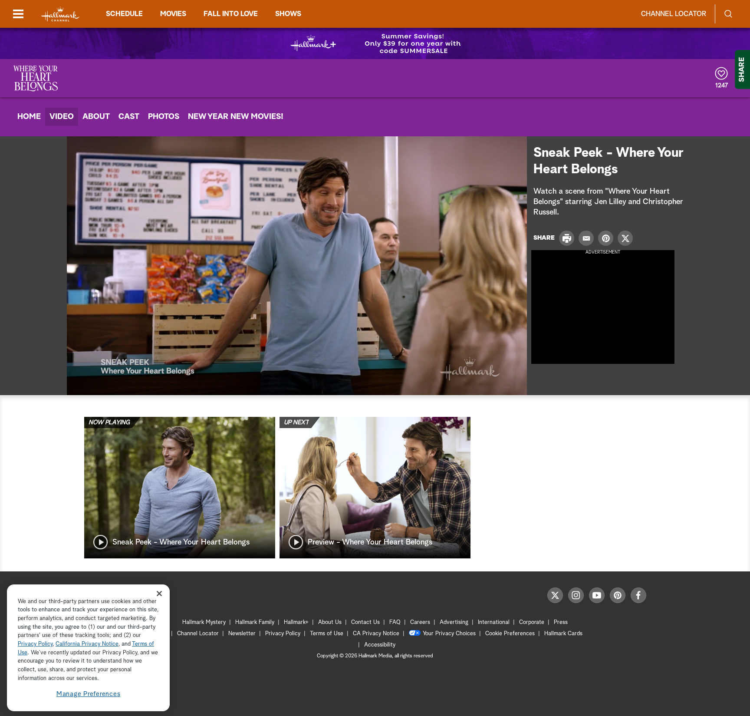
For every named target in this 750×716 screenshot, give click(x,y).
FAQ (395, 622)
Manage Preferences (88, 694)
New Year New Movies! (235, 117)
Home (29, 117)
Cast (128, 117)
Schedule (124, 13)
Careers (420, 622)
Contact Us (365, 622)
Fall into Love (231, 13)
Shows (288, 13)
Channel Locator (673, 13)
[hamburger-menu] (18, 14)
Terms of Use (326, 634)
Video (61, 117)
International (494, 622)
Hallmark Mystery (204, 622)
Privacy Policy (282, 634)
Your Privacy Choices (449, 634)
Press (561, 622)
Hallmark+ (296, 622)
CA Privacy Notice (376, 634)
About (96, 117)
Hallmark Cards (563, 634)
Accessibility (379, 645)
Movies (173, 13)
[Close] (159, 593)
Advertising (454, 622)
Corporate (531, 622)
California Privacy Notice (87, 644)
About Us (330, 622)
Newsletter (242, 634)
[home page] (60, 14)
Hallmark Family (254, 622)
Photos (163, 117)
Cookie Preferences (510, 634)
